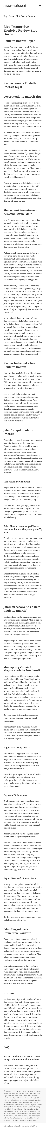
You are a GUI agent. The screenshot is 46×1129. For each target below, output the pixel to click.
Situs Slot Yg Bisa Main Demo (26, 1113)
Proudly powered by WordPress (26, 1126)
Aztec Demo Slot (34, 1093)
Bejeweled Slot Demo (11, 1096)
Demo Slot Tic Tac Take (22, 1104)
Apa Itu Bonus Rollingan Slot (18, 1093)
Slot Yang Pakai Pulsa (15, 1120)
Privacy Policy (9, 1126)
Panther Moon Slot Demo (12, 1111)
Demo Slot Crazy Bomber (21, 1098)
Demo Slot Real (9, 1104)
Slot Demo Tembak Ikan (15, 1118)
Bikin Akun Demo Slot (26, 1096)
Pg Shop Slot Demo (27, 1111)
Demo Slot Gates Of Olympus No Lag (20, 1100)
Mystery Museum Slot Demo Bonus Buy (25, 1109)
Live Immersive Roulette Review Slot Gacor (20, 30)
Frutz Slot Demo (22, 1107)
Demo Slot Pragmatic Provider (28, 1102)
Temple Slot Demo (29, 1120)
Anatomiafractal (15, 5)
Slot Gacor (22, 1091)
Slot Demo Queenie (20, 1116)
